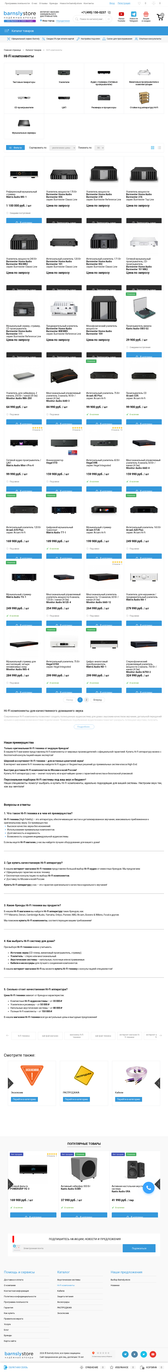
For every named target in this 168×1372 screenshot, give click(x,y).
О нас (34, 3)
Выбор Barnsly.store (120, 1280)
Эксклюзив (63, 1313)
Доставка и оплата (13, 1280)
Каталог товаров (22, 31)
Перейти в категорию (24, 1099)
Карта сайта (10, 1341)
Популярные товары (84, 1143)
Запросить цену (66, 222)
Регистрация (124, 3)
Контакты (89, 3)
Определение (63, 21)
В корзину (26, 222)
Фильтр (18, 147)
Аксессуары (63, 1302)
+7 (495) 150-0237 (93, 12)
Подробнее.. (84, 727)
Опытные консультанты (150, 39)
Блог (6, 1330)
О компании (10, 1285)
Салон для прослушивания (119, 39)
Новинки (115, 1285)
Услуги (7, 1324)
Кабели (60, 1291)
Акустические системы (68, 1280)
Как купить (9, 1313)
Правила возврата (13, 1318)
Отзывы (43, 3)
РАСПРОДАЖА (64, 1307)
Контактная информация (16, 1291)
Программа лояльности (17, 3)
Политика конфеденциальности (20, 1296)
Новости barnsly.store (71, 3)
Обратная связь (18, 1367)
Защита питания (65, 1296)
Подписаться (139, 1248)
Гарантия (8, 1307)
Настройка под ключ (90, 39)
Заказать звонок (110, 12)
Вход (112, 3)
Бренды (54, 3)
